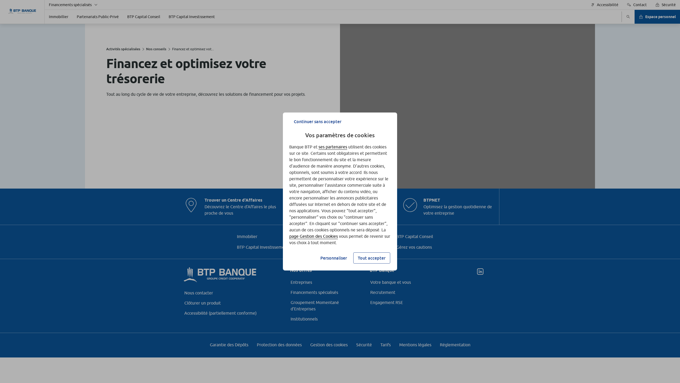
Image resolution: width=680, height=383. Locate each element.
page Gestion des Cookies (313, 236)
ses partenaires (332, 146)
